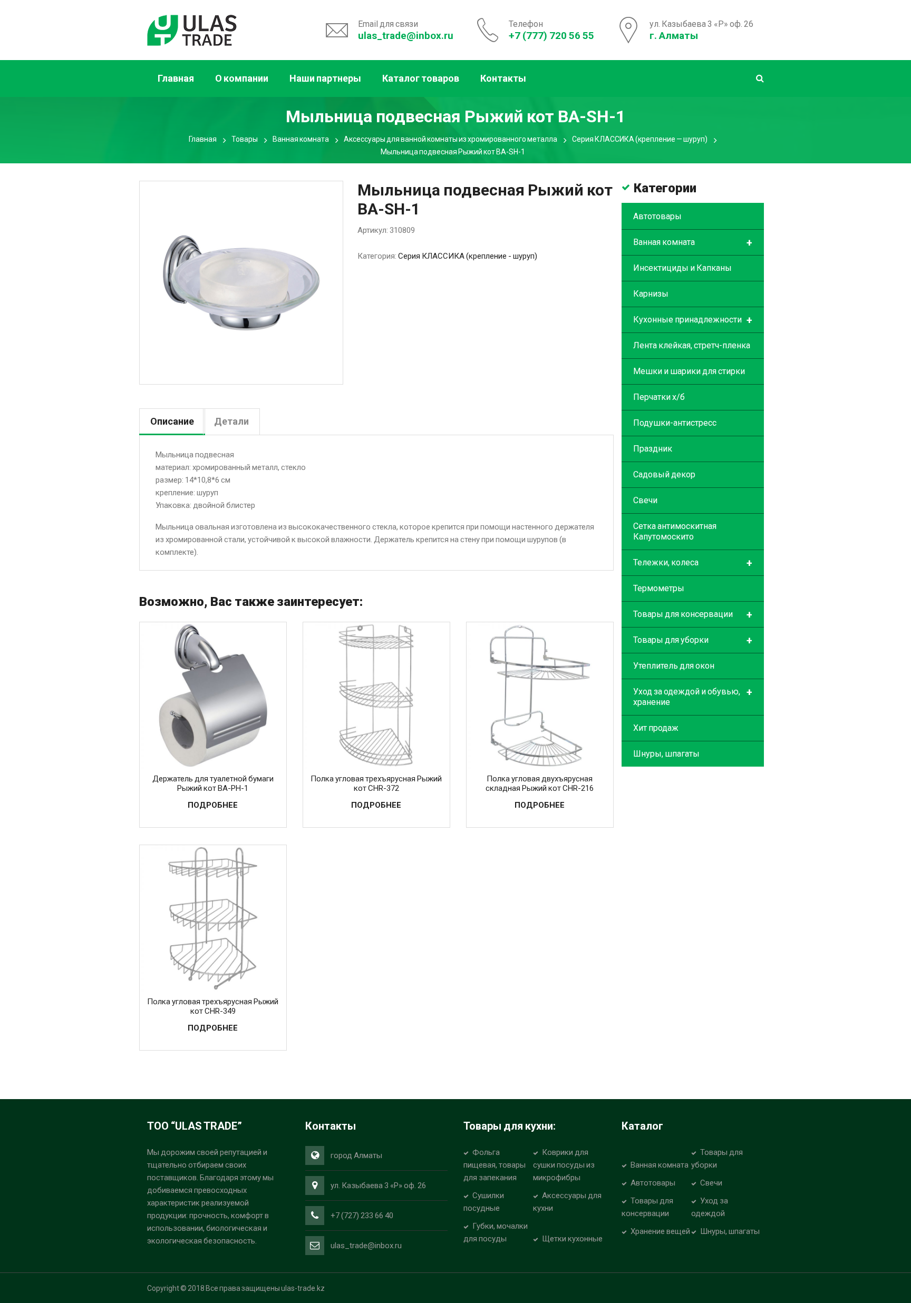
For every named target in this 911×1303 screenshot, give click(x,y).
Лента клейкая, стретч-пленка (691, 345)
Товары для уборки (692, 640)
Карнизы (650, 294)
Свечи (645, 500)
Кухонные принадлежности (692, 320)
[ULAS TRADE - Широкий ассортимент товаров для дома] (192, 29)
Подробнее (213, 805)
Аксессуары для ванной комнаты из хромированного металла (450, 139)
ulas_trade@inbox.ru (405, 36)
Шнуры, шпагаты (666, 754)
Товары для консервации (692, 615)
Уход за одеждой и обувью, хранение (692, 696)
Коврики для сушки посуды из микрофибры (564, 1165)
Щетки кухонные (572, 1238)
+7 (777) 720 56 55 (551, 36)
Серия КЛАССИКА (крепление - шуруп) (467, 256)
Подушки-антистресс (674, 423)
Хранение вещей (660, 1231)
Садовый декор (664, 474)
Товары (244, 139)
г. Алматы (674, 36)
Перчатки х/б (659, 397)
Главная (203, 139)
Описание (172, 421)
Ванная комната (301, 139)
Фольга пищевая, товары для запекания (494, 1165)
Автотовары (657, 216)
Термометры (658, 588)
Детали (231, 421)
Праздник (652, 449)
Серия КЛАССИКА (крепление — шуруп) (640, 139)
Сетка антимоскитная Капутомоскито (674, 531)
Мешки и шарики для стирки (689, 371)
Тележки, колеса (692, 563)
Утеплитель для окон (673, 666)
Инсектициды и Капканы (682, 268)
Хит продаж (656, 728)
